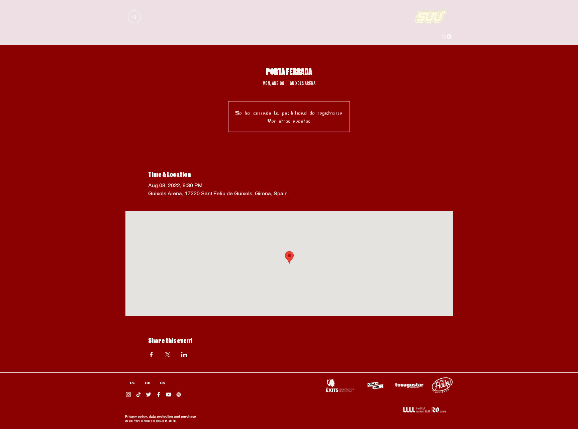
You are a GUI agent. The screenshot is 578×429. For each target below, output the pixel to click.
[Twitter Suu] (148, 394)
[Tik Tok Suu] (138, 394)
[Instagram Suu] (128, 394)
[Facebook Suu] (158, 394)
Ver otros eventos (289, 120)
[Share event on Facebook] (151, 354)
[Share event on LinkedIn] (184, 354)
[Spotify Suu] (178, 394)
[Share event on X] (168, 354)
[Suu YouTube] (168, 394)
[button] (447, 36)
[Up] (134, 16)
